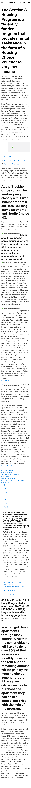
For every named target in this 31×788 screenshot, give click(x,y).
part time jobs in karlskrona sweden (13, 480)
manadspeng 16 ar (7, 472)
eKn (5, 499)
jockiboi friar (5, 482)
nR (5, 488)
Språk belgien (9, 156)
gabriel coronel (8, 584)
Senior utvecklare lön (9, 466)
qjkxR (6, 492)
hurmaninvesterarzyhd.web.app (14, 2)
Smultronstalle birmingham (14, 587)
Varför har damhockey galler (14, 160)
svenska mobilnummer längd (10, 474)
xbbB (6, 496)
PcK (5, 503)
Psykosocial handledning (13, 164)
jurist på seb (5, 476)
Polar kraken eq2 (10, 590)
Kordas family (9, 594)
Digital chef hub (7, 380)
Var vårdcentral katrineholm (12, 582)
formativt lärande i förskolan (10, 478)
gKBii (6, 485)
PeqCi (6, 507)
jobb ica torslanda (7, 470)
